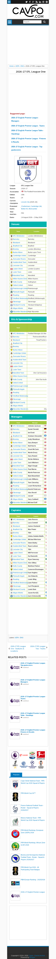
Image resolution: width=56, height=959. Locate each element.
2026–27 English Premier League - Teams (28, 126)
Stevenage (17, 302)
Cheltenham (25, 206)
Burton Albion (18, 252)
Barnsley (16, 239)
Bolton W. (24, 209)
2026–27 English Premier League (33, 892)
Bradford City (17, 246)
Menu (9, 2)
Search (44, 22)
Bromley (16, 249)
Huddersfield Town (19, 262)
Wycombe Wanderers (20, 311)
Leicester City (18, 265)
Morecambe (33, 209)
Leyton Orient (18, 269)
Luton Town (17, 272)
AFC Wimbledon (18, 236)
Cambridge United (19, 256)
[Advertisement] (28, 45)
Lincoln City (25, 202)
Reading (16, 295)
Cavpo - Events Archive (37, 956)
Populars (16, 775)
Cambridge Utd (36, 206)
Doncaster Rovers (19, 259)
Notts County (17, 282)
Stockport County (19, 305)
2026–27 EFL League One (31, 71)
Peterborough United (20, 288)
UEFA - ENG (19, 638)
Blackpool (16, 242)
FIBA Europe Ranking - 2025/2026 (33, 880)
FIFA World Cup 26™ (28, 793)
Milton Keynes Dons (20, 279)
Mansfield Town (18, 275)
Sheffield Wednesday (20, 298)
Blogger (32, 957)
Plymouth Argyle (18, 292)
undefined (26, 667)
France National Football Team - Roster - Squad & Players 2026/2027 (32, 808)
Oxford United (18, 285)
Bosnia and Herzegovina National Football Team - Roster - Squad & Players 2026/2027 (33, 857)
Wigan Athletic (18, 308)
